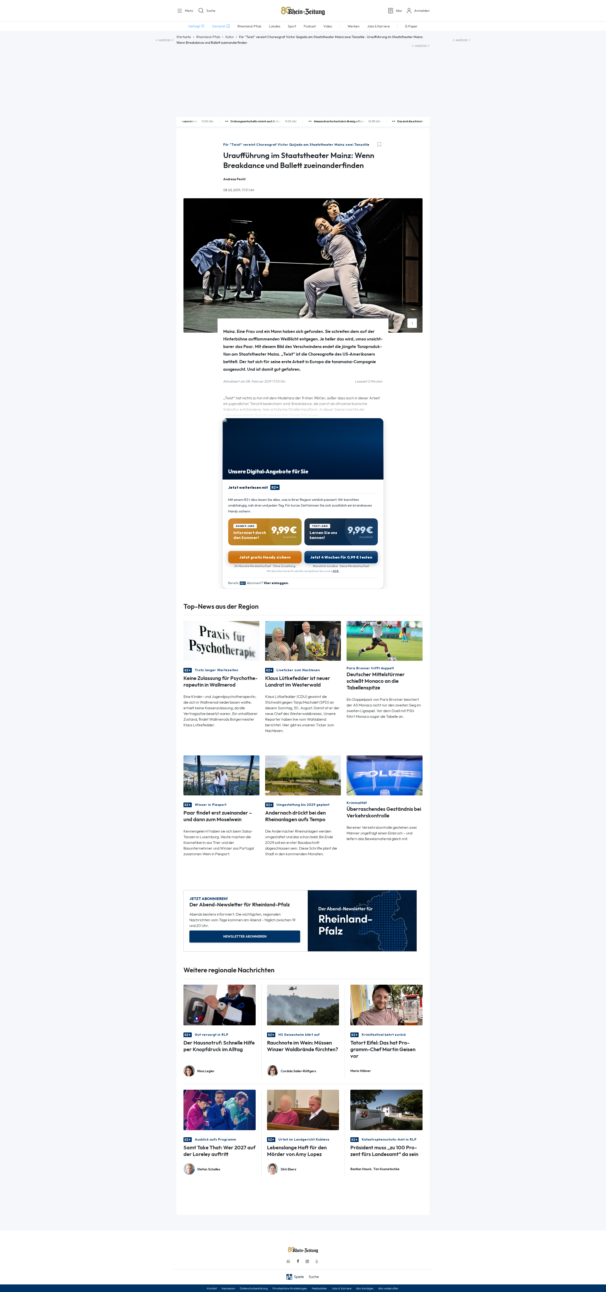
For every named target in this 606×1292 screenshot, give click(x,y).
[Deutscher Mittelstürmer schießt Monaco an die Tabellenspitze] (385, 640)
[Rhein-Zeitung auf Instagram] (307, 1261)
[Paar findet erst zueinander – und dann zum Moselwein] (221, 774)
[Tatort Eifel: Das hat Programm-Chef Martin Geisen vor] (386, 1004)
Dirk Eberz (288, 1169)
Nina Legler (205, 1071)
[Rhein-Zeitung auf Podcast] (316, 1261)
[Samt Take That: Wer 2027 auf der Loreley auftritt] (219, 1109)
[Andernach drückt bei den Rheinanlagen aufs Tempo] (303, 774)
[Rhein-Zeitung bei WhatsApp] (288, 1261)
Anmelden (422, 11)
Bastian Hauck (360, 1169)
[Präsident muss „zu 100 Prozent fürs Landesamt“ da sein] (386, 1109)
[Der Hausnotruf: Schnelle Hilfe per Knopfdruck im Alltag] (219, 1004)
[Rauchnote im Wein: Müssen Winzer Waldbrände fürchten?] (303, 1004)
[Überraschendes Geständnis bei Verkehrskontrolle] (385, 774)
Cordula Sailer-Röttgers (298, 1071)
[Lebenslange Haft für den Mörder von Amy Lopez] (303, 1109)
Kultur (229, 37)
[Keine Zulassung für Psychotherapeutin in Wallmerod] (221, 640)
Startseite (183, 37)
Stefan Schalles (208, 1169)
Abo (399, 11)
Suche (210, 11)
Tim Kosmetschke (386, 1169)
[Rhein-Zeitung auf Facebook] (297, 1261)
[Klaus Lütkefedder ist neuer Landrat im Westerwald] (303, 640)
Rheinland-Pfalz (208, 37)
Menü (188, 11)
